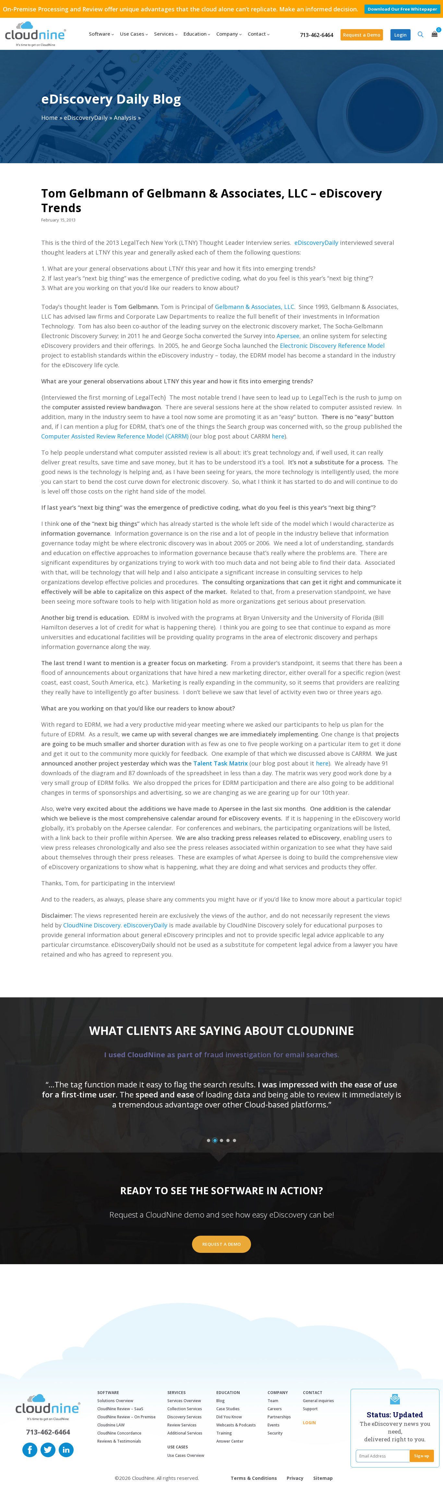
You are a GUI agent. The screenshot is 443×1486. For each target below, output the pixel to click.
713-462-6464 (316, 35)
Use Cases (177, 1447)
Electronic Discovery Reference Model (332, 345)
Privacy (295, 1478)
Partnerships (279, 1417)
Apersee (288, 336)
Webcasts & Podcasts (236, 1425)
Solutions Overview (115, 1400)
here (278, 436)
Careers (275, 1409)
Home (49, 117)
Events (274, 1425)
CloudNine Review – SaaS (120, 1409)
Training (224, 1433)
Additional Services (184, 1433)
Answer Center (230, 1441)
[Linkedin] (66, 1449)
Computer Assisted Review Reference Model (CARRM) (114, 436)
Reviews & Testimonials (119, 1441)
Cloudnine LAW (111, 1425)
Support (310, 1409)
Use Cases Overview (185, 1455)
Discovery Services (184, 1417)
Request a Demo (361, 35)
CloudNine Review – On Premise (126, 1417)
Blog (220, 1400)
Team (273, 1400)
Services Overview (184, 1400)
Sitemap (323, 1478)
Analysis (125, 117)
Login (400, 35)
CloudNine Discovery (92, 925)
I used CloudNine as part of (221, 1054)
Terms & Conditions (254, 1478)
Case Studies (228, 1409)
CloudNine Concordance (119, 1433)
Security (275, 1433)
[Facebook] (29, 1449)
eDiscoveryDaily (86, 117)
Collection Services (184, 1409)
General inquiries (318, 1400)
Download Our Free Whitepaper (402, 9)
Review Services (182, 1425)
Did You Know (229, 1417)
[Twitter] (48, 1449)
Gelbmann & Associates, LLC (254, 307)
